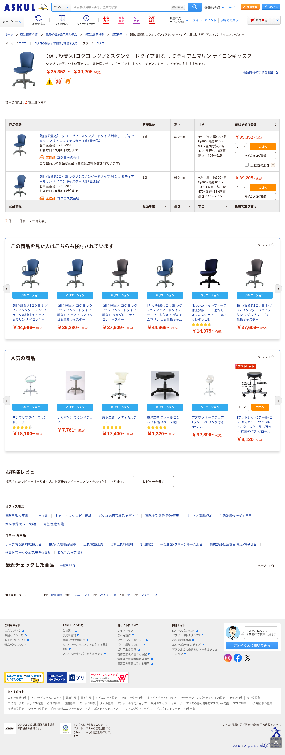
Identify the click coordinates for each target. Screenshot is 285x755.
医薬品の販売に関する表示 (133, 663)
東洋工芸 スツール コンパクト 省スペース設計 (163, 420)
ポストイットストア (106, 708)
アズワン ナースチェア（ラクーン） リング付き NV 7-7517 (208, 422)
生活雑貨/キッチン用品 (236, 516)
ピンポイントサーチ (168, 708)
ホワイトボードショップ (161, 697)
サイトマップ (125, 630)
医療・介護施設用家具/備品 (61, 34)
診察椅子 (117, 34)
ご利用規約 (124, 635)
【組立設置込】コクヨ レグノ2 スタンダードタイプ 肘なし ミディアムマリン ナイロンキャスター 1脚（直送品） (86, 138)
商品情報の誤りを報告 (259, 72)
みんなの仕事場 (181, 640)
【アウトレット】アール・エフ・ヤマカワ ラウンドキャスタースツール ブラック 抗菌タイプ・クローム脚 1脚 (255, 425)
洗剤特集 (70, 703)
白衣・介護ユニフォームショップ (70, 708)
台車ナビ (176, 703)
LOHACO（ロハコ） (183, 630)
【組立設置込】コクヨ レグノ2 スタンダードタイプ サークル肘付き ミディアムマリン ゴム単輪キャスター (164, 313)
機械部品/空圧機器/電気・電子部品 (233, 544)
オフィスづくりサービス (137, 708)
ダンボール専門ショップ (132, 703)
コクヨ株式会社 (68, 157)
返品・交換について (15, 644)
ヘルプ (235, 7)
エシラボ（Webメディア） (187, 644)
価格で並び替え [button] (246, 206)
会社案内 (68, 630)
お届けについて (13, 635)
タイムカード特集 (106, 697)
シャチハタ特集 (37, 708)
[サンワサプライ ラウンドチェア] (30, 385)
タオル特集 (106, 703)
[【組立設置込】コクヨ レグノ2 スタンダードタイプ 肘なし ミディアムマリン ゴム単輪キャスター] (75, 273)
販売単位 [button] (148, 206)
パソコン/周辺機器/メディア (118, 516)
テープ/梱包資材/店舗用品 (23, 544)
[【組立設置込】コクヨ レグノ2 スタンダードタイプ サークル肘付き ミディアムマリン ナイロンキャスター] (30, 273)
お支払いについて (15, 640)
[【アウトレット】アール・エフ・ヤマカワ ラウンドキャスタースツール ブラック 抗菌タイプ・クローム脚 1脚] (254, 385)
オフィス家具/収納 (199, 516)
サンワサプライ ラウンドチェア (29, 420)
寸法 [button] (201, 206)
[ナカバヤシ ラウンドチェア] (75, 385)
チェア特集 (236, 697)
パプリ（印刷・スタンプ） (186, 635)
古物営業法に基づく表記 (132, 654)
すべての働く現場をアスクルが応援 (207, 703)
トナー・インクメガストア (46, 697)
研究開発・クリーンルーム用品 (181, 544)
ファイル (41, 516)
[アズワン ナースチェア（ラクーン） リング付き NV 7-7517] (209, 385)
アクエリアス (149, 595)
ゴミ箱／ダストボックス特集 (25, 703)
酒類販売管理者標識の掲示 (133, 659)
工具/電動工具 (93, 544)
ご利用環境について (129, 644)
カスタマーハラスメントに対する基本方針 (85, 647)
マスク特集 (239, 703)
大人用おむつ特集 (261, 703)
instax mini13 (81, 595)
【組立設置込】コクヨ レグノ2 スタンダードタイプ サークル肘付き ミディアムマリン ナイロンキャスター (30, 313)
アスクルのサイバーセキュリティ (83, 654)
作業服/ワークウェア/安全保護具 (28, 552)
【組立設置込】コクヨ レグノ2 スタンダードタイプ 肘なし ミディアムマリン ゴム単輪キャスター (74, 312)
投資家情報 (69, 635)
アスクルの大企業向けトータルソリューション (195, 652)
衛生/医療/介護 (29, 34)
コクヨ (23, 43)
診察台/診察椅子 (94, 34)
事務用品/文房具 (16, 516)
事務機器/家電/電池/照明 (162, 516)
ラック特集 (253, 697)
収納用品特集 (16, 708)
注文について (12, 630)
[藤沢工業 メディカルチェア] (120, 385)
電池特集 (86, 697)
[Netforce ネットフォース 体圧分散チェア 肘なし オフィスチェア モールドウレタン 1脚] (209, 273)
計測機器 (146, 544)
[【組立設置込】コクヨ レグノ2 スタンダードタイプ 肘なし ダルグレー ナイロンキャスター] (120, 273)
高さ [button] (177, 206)
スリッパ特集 (87, 703)
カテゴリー (10, 22)
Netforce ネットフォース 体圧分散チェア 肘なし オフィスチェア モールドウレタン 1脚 (209, 312)
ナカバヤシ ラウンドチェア (74, 420)
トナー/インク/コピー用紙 (73, 516)
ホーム (9, 34)
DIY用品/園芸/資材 (71, 552)
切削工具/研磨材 (121, 544)
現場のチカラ (159, 703)
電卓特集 (71, 697)
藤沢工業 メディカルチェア (119, 420)
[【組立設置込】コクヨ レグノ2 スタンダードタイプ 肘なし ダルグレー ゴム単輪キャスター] (254, 273)
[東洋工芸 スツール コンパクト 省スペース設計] (165, 385)
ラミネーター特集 (132, 697)
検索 (195, 7)
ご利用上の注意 (126, 649)
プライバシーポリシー (130, 640)
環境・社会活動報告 (74, 640)
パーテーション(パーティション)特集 (203, 697)
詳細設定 (177, 7)
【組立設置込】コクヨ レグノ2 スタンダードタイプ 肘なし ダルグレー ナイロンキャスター (119, 312)
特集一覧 (189, 708)
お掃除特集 (53, 703)
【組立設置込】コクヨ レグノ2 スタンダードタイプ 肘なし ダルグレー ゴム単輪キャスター (254, 312)
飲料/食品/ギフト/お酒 (20, 524)
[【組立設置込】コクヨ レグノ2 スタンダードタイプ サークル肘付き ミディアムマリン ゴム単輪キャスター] (165, 273)
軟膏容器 (56, 595)
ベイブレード (108, 595)
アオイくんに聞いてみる (252, 645)
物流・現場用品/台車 (62, 544)
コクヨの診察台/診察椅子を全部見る (55, 43)
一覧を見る (67, 565)
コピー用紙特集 (17, 697)
